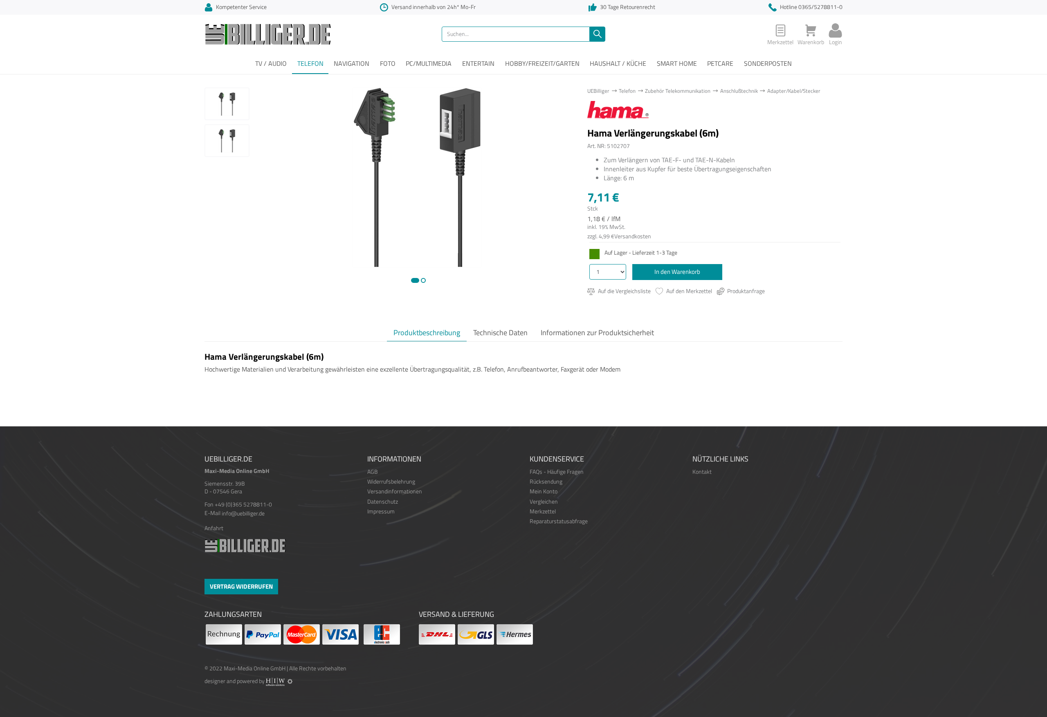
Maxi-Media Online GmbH (254, 668)
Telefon (310, 63)
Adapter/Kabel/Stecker (793, 91)
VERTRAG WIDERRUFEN (241, 586)
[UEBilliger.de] (267, 33)
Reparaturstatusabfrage (559, 521)
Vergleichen (544, 501)
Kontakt (702, 471)
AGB (372, 471)
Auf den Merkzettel (688, 291)
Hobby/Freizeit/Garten (542, 63)
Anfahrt (213, 528)
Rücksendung (546, 481)
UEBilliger (598, 91)
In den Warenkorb (677, 271)
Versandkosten (632, 236)
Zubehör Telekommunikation (677, 91)
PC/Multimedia (429, 63)
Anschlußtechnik (739, 91)
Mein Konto (543, 491)
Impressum (381, 511)
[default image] (417, 176)
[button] (415, 280)
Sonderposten (768, 63)
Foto (387, 63)
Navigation (351, 63)
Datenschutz (382, 501)
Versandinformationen (394, 491)
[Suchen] (597, 34)
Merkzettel (543, 511)
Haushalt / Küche (618, 63)
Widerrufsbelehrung (391, 481)
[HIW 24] (275, 681)
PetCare (720, 63)
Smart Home (677, 63)
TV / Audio (271, 63)
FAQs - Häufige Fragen (557, 471)
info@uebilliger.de (243, 513)
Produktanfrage (745, 291)
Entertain (478, 63)
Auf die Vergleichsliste (624, 291)
